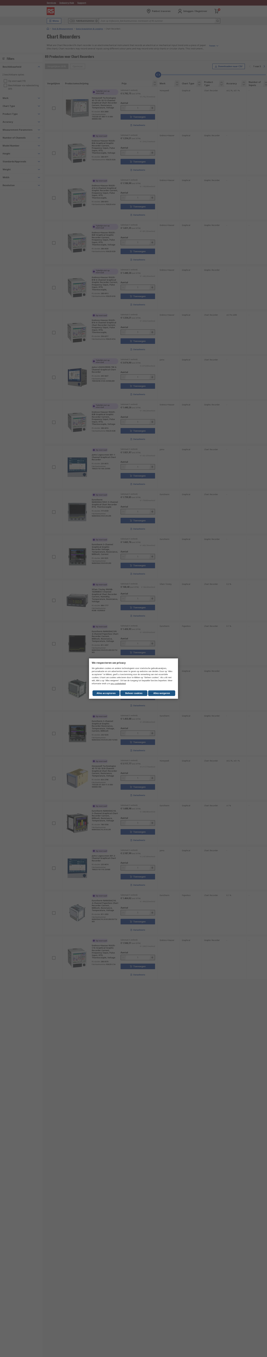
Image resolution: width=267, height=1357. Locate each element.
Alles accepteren (106, 693)
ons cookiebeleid (118, 683)
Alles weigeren (161, 693)
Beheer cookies (133, 693)
